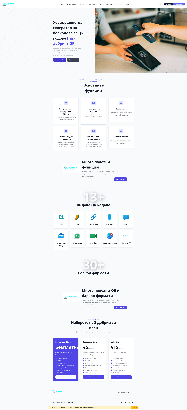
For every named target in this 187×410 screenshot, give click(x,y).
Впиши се (168, 4)
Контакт (82, 4)
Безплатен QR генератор (123, 4)
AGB (100, 4)
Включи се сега (120, 179)
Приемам (134, 407)
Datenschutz (109, 4)
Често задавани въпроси (124, 392)
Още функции (73, 60)
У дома (61, 4)
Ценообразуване (71, 4)
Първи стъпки (65, 377)
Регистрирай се (179, 4)
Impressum (92, 4)
